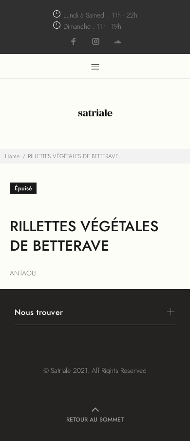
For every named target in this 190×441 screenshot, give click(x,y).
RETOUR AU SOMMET (95, 419)
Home (12, 156)
